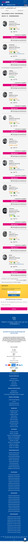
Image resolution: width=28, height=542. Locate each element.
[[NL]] (25, 5)
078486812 (14, 323)
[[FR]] (26, 5)
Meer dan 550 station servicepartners (14, 356)
